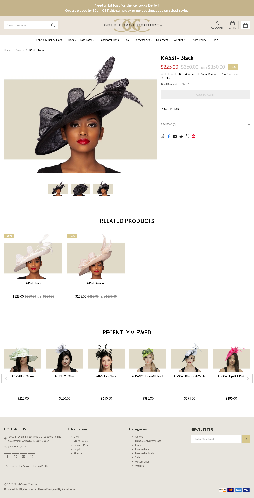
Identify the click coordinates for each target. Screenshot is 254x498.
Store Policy (199, 39)
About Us (179, 39)
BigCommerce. (28, 489)
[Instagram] (31, 456)
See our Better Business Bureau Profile (27, 466)
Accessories (143, 39)
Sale (127, 39)
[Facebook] (168, 136)
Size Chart (166, 78)
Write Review (208, 74)
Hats (71, 39)
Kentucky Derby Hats (49, 39)
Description (170, 108)
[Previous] (6, 378)
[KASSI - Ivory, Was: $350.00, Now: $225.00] (33, 256)
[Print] (181, 136)
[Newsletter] (246, 439)
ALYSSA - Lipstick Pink (231, 376)
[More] (74, 40)
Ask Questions (230, 74)
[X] (187, 136)
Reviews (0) (168, 124)
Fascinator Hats (109, 39)
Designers (162, 39)
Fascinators (87, 39)
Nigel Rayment (169, 83)
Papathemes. (69, 489)
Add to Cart (205, 94)
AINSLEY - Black (106, 376)
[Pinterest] (193, 136)
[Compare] (36, 282)
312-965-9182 (17, 446)
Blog (215, 39)
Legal (77, 449)
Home (7, 49)
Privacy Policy (82, 444)
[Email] (175, 136)
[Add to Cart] (28, 282)
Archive (139, 465)
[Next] (248, 378)
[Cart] (245, 25)
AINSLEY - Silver (64, 376)
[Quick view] (45, 282)
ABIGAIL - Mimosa (23, 376)
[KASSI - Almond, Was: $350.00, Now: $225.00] (96, 256)
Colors (139, 436)
